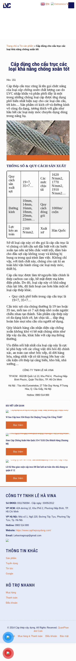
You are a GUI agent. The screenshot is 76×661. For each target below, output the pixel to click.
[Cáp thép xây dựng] (7, 5)
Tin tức (9, 568)
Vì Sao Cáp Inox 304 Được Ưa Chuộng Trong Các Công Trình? (34, 417)
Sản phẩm (11, 558)
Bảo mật (64, 636)
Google (9, 573)
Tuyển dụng (12, 563)
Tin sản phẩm (26, 46)
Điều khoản (11, 602)
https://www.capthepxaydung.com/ (33, 530)
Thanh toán (11, 597)
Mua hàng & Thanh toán (30, 636)
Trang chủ (12, 46)
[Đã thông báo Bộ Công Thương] (7, 541)
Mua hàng (11, 592)
